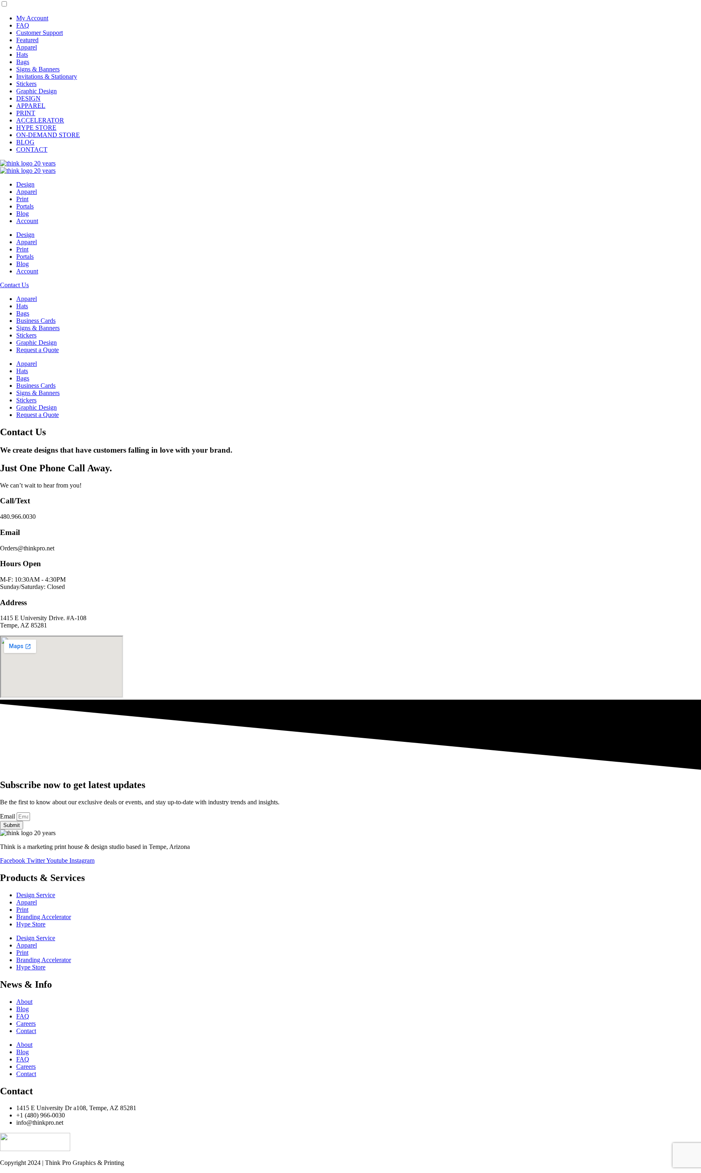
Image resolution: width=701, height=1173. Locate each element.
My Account (32, 18)
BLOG (25, 142)
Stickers (26, 83)
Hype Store (30, 924)
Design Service (35, 895)
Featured (27, 40)
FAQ (22, 25)
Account (27, 220)
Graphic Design (36, 91)
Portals (25, 206)
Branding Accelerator (43, 916)
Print (22, 199)
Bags (22, 61)
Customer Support (39, 32)
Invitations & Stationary (46, 76)
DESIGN (28, 98)
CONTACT (31, 149)
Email (8, 816)
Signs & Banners (38, 69)
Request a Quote (37, 349)
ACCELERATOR (40, 120)
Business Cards (36, 320)
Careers (26, 1023)
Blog (22, 213)
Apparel (26, 47)
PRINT (25, 113)
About (24, 1001)
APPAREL (30, 105)
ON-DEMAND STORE (48, 134)
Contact (26, 1030)
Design (25, 184)
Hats (22, 54)
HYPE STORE (36, 127)
